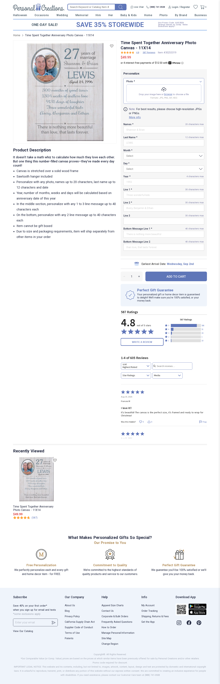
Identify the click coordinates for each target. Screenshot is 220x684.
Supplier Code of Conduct (79, 627)
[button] (186, 325)
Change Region (110, 643)
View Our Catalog (23, 631)
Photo (164, 15)
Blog (67, 610)
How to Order (109, 627)
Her (110, 15)
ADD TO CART (176, 276)
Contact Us (108, 610)
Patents (69, 638)
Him (98, 15)
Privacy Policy (72, 616)
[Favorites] (195, 7)
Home (148, 15)
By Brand (181, 15)
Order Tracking (149, 610)
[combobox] (136, 366)
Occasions (42, 15)
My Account (148, 605)
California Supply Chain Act (80, 621)
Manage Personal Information (118, 632)
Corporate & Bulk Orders (115, 616)
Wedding (62, 15)
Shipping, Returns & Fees (155, 616)
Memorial (81, 15)
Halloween (20, 15)
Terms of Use (72, 632)
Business (201, 15)
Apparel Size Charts (113, 605)
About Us (70, 605)
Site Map (106, 638)
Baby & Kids (128, 15)
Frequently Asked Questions (117, 621)
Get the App (148, 621)
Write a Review (142, 342)
